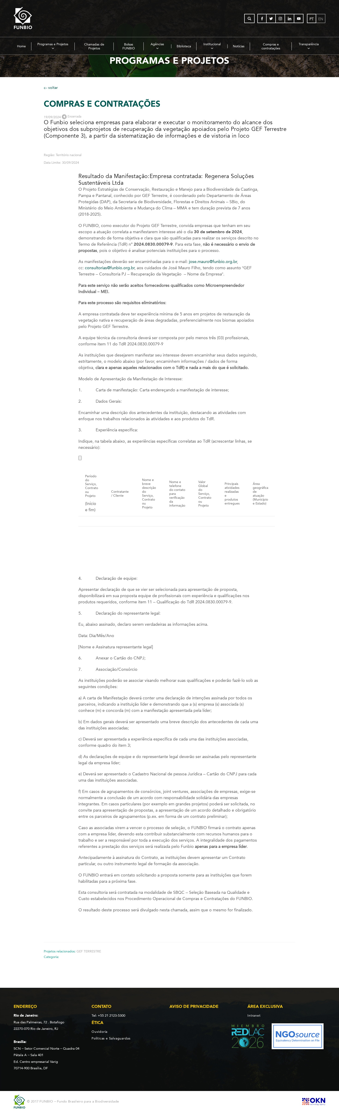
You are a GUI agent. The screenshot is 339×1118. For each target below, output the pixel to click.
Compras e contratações (271, 46)
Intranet (253, 1016)
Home (21, 46)
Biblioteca (184, 46)
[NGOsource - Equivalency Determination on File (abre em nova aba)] (298, 1037)
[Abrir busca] (249, 18)
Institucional (212, 44)
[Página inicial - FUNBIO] (35, 18)
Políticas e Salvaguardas (111, 1038)
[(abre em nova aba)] (244, 1037)
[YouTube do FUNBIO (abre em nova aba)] (298, 18)
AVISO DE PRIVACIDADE (194, 1006)
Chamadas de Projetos (94, 46)
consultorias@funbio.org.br (109, 267)
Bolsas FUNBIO (128, 46)
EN (320, 19)
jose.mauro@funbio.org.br (213, 261)
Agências (157, 44)
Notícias (238, 46)
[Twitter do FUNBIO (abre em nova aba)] (271, 18)
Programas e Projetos (52, 44)
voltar (52, 87)
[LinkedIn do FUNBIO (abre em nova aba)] (289, 18)
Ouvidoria (99, 1032)
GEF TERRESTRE (89, 951)
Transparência (309, 44)
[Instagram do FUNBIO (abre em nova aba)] (280, 18)
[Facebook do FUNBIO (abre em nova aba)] (262, 18)
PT (311, 19)
